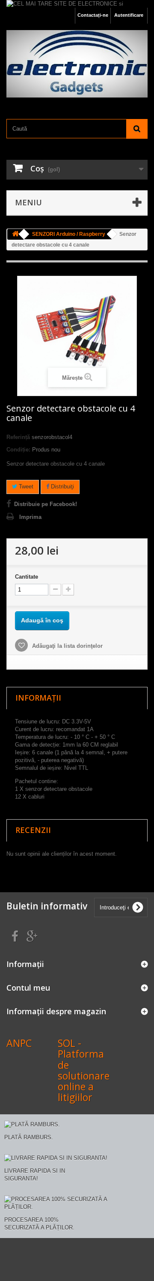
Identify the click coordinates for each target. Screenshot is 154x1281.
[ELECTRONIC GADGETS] (77, 64)
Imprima (30, 517)
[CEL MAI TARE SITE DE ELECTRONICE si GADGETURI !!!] (77, 4)
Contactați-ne (92, 15)
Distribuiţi (61, 486)
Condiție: (18, 449)
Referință (18, 437)
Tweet (25, 486)
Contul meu (28, 987)
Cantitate (26, 576)
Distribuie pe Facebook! (45, 504)
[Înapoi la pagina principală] (15, 234)
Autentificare (128, 15)
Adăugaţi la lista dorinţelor (66, 646)
